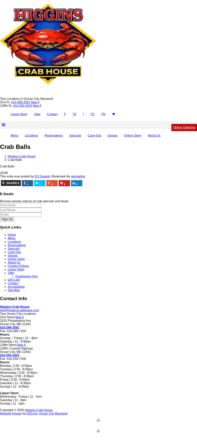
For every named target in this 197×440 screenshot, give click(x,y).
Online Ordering (184, 127)
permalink (78, 176)
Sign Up (7, 219)
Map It (35, 102)
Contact (52, 114)
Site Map (14, 290)
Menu (14, 135)
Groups (113, 135)
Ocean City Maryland (53, 413)
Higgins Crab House (22, 156)
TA (74, 114)
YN (103, 114)
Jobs (37, 114)
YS (92, 114)
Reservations (54, 135)
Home (12, 234)
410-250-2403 (9, 355)
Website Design (11, 413)
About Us (154, 135)
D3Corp (31, 413)
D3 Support (42, 176)
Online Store (132, 135)
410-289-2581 (9, 327)
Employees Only (26, 276)
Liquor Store (19, 114)
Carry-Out (94, 135)
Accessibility (16, 286)
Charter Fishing (18, 266)
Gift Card (14, 279)
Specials (75, 135)
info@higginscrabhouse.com (19, 310)
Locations (31, 135)
